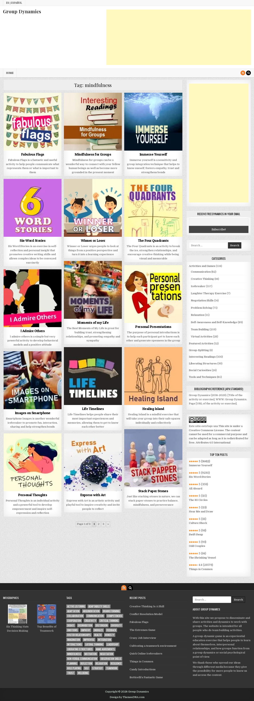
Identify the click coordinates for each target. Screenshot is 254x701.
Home (9, 72)
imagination (73, 640)
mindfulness (74, 654)
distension (102, 625)
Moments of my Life (93, 322)
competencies (114, 616)
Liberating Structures (203, 363)
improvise (89, 640)
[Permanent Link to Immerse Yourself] (153, 122)
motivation (91, 654)
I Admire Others (32, 331)
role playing (74, 668)
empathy (85, 630)
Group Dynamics (22, 11)
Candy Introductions (143, 669)
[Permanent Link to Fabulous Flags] (33, 122)
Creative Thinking (202, 278)
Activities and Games (202, 266)
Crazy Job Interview (143, 637)
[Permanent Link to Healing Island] (153, 376)
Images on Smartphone (32, 413)
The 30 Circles (198, 500)
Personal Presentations (153, 327)
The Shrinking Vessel (202, 557)
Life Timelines (93, 409)
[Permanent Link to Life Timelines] (93, 376)
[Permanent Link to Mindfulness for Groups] (93, 122)
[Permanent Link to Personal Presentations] (153, 294)
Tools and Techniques (202, 376)
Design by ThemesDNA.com (127, 697)
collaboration (75, 616)
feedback (111, 630)
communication (95, 616)
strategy (97, 668)
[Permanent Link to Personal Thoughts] (33, 462)
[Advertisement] (178, 37)
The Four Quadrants (153, 240)
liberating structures (79, 649)
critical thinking (109, 621)
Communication (201, 271)
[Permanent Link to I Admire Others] (33, 298)
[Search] (248, 73)
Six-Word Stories (32, 240)
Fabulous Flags (32, 154)
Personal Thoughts (32, 495)
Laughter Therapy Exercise (208, 293)
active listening (76, 606)
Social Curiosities (200, 370)
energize (98, 630)
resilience (116, 663)
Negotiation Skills (202, 300)
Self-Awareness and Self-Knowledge (214, 322)
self (86, 668)
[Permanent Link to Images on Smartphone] (33, 380)
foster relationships (79, 635)
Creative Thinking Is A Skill (147, 606)
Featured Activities (201, 343)
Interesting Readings (202, 356)
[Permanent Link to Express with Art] (93, 462)
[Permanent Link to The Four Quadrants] (153, 208)
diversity (116, 625)
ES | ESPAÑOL (14, 2)
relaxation (101, 663)
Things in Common (201, 569)
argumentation (91, 611)
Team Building (200, 329)
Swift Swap (196, 534)
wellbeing (83, 673)
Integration (104, 640)
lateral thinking (94, 644)
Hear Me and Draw (201, 511)
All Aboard (195, 488)
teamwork (111, 668)
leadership (112, 644)
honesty (109, 635)
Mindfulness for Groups (93, 154)
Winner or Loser (93, 240)
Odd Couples (197, 545)
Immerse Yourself (153, 154)
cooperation (74, 621)
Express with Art (93, 495)
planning (72, 663)
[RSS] (243, 73)
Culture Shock (198, 522)
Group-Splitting (199, 350)
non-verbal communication (82, 659)
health (97, 635)
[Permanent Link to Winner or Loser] (93, 208)
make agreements (105, 649)
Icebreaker (198, 286)
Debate (70, 625)
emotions (72, 630)
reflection (86, 663)
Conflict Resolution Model (146, 614)
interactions (74, 644)
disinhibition (85, 625)
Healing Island (153, 409)
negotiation (106, 654)
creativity (90, 621)
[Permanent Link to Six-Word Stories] (33, 208)
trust (70, 673)
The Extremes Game (142, 629)
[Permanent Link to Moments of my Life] (93, 290)
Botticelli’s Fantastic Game (146, 677)
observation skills (111, 659)
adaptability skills (99, 606)
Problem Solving (201, 307)
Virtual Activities (201, 336)
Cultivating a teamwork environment (153, 645)
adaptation (73, 611)
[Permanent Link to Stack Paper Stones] (153, 458)
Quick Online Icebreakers (146, 653)
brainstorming (111, 611)
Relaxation (197, 314)
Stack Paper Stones (153, 491)
